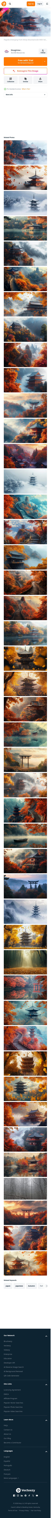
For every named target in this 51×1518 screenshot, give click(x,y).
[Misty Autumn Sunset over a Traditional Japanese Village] (25, 455)
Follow (43, 53)
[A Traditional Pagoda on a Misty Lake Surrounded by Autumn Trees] (25, 733)
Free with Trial (25, 61)
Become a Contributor (12, 1442)
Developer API (9, 1362)
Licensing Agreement (12, 1389)
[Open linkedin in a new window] (21, 1495)
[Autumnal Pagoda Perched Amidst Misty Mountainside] (25, 430)
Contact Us (8, 1429)
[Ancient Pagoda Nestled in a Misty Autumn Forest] (25, 784)
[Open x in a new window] (32, 1495)
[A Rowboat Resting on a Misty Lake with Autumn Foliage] (25, 835)
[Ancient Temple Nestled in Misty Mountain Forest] (25, 328)
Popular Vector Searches (13, 1402)
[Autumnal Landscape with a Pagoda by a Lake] (25, 1164)
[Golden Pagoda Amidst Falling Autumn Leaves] (25, 1062)
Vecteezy (7, 1344)
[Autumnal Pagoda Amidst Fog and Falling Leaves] (25, 1012)
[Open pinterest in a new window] (25, 1495)
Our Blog (7, 1437)
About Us (7, 1433)
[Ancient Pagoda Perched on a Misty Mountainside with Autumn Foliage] (25, 278)
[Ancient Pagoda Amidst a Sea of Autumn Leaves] (25, 582)
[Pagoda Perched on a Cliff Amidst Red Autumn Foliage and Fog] (25, 1138)
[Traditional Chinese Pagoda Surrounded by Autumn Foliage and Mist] (25, 1113)
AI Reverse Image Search (14, 1366)
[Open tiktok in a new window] (28, 1495)
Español (7, 1460)
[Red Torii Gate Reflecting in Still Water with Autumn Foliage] (25, 986)
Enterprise (8, 1353)
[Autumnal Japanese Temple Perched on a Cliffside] (25, 708)
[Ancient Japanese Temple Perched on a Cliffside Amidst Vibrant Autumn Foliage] (25, 1237)
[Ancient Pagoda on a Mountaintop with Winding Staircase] (25, 607)
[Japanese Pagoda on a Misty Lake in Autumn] (25, 227)
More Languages (10, 1477)
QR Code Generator (11, 1375)
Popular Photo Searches (13, 1406)
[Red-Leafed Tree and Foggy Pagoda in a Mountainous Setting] (25, 379)
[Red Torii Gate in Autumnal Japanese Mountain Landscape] (25, 404)
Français (7, 1473)
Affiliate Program (10, 1397)
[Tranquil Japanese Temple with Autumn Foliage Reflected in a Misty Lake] (25, 632)
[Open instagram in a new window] (17, 1495)
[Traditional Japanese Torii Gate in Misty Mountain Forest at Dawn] (25, 885)
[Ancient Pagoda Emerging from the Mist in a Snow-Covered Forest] (25, 480)
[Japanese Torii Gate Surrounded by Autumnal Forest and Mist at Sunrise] (25, 1212)
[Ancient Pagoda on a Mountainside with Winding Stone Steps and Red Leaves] (25, 809)
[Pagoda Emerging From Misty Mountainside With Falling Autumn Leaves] (25, 151)
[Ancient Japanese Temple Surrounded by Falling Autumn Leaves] (25, 657)
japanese (19, 1285)
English (7, 1456)
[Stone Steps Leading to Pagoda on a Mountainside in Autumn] (25, 531)
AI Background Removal (13, 1370)
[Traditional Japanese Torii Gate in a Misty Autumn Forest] (25, 759)
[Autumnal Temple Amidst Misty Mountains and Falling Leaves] (25, 303)
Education (8, 1357)
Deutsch (7, 1469)
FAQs (6, 1424)
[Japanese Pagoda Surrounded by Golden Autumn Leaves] (25, 683)
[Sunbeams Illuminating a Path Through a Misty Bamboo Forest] (25, 961)
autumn (31, 1285)
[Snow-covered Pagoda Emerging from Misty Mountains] (25, 202)
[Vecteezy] (3, 3)
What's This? (26, 89)
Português (8, 1464)
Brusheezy (8, 1340)
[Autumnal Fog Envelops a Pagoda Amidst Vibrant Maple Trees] (25, 1262)
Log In (39, 4)
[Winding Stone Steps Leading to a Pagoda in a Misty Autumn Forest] (25, 1037)
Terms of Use (11, 1509)
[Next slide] (41, 1285)
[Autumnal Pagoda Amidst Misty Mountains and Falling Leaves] (25, 177)
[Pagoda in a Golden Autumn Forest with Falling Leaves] (25, 936)
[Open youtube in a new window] (36, 1495)
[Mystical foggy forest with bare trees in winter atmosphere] (25, 1188)
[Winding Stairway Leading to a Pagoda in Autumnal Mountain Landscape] (25, 354)
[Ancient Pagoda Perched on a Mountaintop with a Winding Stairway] (25, 506)
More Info (9, 94)
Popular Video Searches (13, 1410)
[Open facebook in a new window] (13, 1495)
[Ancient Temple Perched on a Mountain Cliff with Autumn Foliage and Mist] (25, 556)
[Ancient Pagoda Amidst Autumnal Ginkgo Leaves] (25, 1088)
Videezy (7, 1349)
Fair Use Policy (35, 1509)
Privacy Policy (23, 1509)
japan (8, 1285)
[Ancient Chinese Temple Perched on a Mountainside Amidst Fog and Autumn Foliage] (25, 253)
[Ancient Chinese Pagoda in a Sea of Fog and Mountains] (25, 911)
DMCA (6, 1393)
